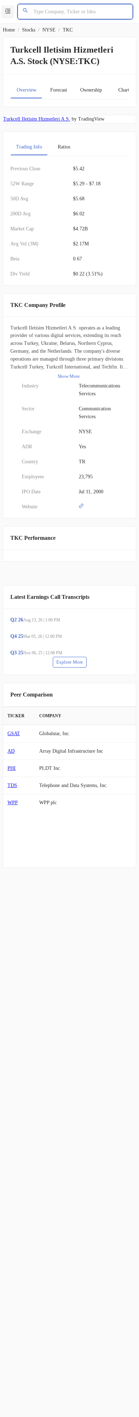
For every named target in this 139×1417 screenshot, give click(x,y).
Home (9, 30)
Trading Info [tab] (29, 147)
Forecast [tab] (58, 90)
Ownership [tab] (91, 90)
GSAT (13, 733)
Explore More (69, 662)
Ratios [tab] (64, 147)
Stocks (28, 30)
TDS (12, 785)
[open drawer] (7, 11)
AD (11, 751)
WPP (12, 802)
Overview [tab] (26, 90)
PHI (11, 768)
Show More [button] (69, 376)
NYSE (49, 30)
